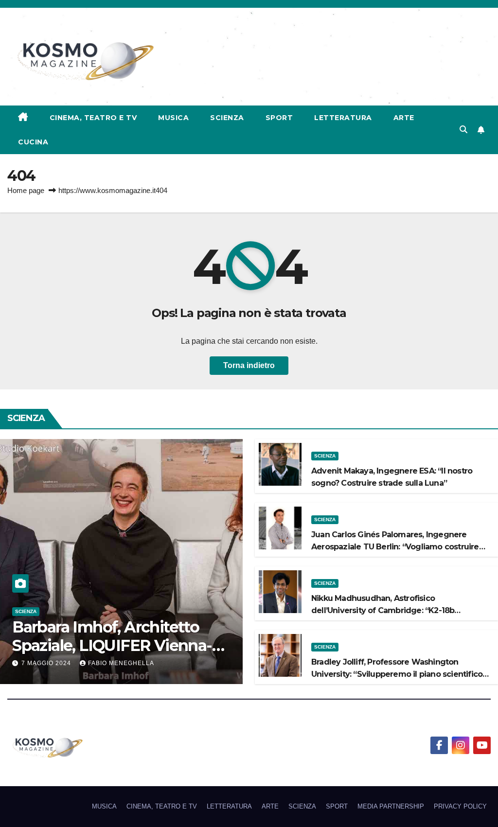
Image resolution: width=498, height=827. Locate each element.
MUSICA (173, 117)
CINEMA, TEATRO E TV (93, 117)
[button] (463, 129)
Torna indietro (249, 365)
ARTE (403, 117)
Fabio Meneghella (121, 663)
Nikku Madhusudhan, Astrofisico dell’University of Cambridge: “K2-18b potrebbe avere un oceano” (382, 610)
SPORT (279, 117)
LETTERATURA (343, 117)
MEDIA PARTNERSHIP (390, 806)
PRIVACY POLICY (460, 806)
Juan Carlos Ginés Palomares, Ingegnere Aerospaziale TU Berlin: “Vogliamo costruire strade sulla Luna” (395, 546)
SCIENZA (227, 117)
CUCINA (33, 142)
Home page (25, 190)
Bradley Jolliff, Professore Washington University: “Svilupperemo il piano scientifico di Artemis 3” (396, 674)
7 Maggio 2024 (47, 663)
